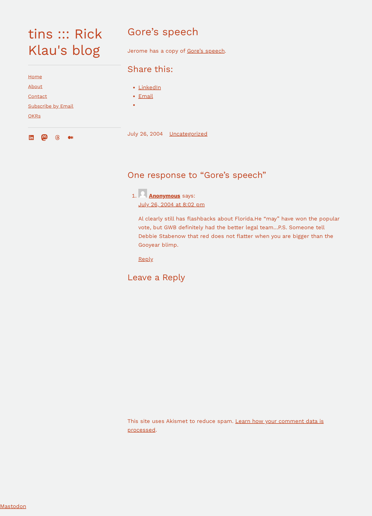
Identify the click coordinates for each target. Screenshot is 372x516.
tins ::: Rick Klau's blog (65, 42)
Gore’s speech (206, 50)
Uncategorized (188, 133)
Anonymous (164, 195)
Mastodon (13, 506)
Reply (145, 259)
